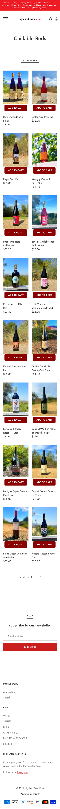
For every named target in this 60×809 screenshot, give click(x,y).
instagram (22, 772)
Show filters (30, 60)
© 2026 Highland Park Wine (30, 788)
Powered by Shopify (30, 793)
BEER (6, 727)
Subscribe (30, 647)
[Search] (50, 19)
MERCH (7, 744)
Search (7, 697)
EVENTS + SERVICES (15, 738)
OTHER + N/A (11, 732)
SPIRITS (7, 721)
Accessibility (9, 692)
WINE (6, 716)
